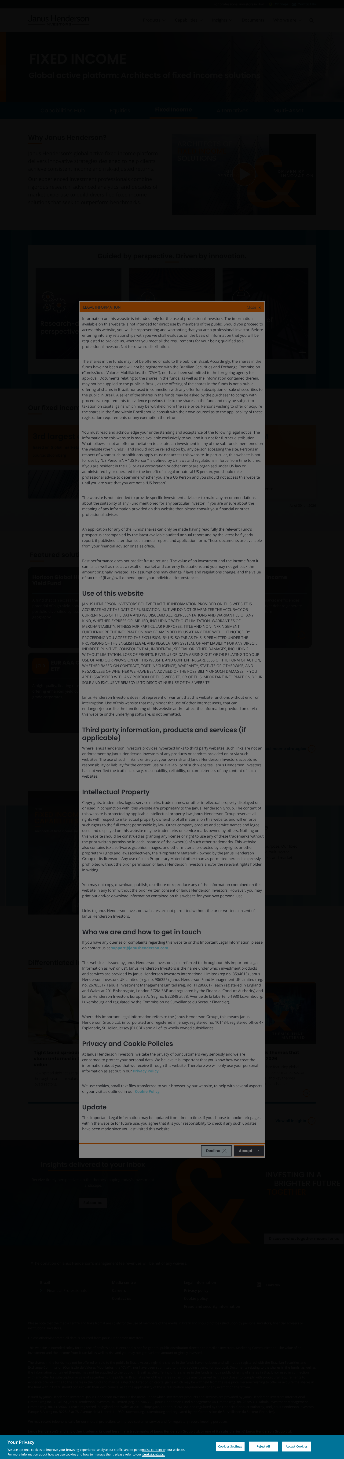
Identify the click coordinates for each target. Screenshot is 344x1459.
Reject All (263, 1446)
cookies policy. (154, 1454)
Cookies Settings (230, 1446)
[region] (172, 1447)
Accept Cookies (297, 1446)
